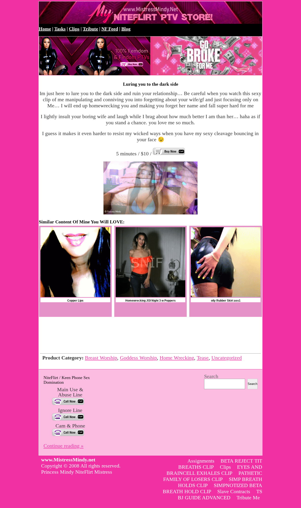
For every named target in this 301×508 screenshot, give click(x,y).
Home (45, 28)
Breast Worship (101, 358)
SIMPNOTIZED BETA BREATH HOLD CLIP (212, 488)
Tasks (60, 28)
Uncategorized (226, 358)
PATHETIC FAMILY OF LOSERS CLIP (212, 476)
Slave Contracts (233, 491)
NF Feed (109, 28)
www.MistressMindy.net (90, 12)
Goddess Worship (138, 358)
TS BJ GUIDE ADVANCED (220, 494)
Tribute (90, 28)
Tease (203, 358)
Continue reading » (63, 446)
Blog (126, 28)
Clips (74, 28)
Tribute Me (248, 497)
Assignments (200, 461)
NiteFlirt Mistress (93, 472)
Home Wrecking (177, 358)
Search (211, 376)
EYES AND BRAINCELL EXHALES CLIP (214, 470)
